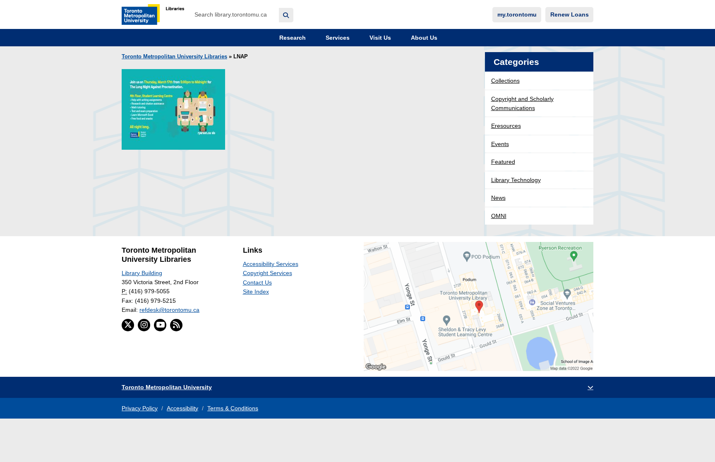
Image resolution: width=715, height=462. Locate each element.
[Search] (286, 15)
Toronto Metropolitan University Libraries (174, 57)
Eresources (506, 125)
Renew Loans (569, 14)
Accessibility (182, 408)
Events (500, 144)
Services (337, 37)
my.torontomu (517, 14)
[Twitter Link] (128, 325)
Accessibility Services (270, 264)
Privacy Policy (140, 408)
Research (292, 37)
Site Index (256, 291)
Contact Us (257, 282)
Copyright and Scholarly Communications (522, 103)
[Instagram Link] (144, 325)
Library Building (142, 273)
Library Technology (516, 180)
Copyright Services (267, 273)
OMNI (498, 216)
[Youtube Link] (160, 325)
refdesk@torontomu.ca (169, 309)
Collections (505, 80)
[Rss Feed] (176, 325)
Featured (503, 161)
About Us (423, 37)
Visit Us (379, 37)
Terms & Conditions (232, 408)
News (498, 197)
